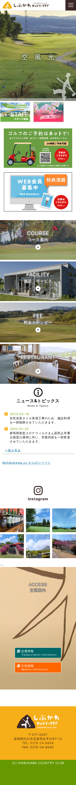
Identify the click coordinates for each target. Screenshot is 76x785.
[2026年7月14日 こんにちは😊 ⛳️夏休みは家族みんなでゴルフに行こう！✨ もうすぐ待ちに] (38, 520)
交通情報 (39, 652)
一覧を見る (13, 450)
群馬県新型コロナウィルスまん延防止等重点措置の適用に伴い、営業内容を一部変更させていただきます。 (40, 437)
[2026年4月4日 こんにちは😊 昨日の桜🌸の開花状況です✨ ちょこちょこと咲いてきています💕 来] (64, 546)
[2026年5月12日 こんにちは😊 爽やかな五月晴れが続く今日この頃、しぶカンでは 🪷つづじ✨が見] (12, 546)
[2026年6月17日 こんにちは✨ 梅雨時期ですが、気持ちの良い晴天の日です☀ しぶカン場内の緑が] (64, 520)
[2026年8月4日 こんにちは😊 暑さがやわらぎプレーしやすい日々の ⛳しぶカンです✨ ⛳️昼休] (12, 520)
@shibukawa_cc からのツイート (26, 462)
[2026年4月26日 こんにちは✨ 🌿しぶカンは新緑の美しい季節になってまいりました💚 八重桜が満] (38, 546)
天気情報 (34, 667)
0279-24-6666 (42, 743)
